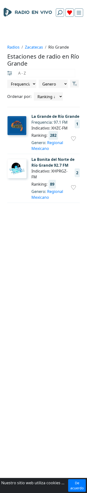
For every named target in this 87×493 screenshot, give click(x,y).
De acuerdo (77, 485)
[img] (79, 13)
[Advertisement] (43, 32)
